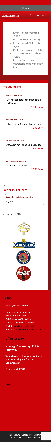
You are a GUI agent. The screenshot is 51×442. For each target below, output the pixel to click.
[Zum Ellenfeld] (10, 15)
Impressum (14, 434)
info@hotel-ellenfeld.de (26, 326)
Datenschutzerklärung (32, 434)
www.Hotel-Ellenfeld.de (28, 329)
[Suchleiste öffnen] (30, 15)
